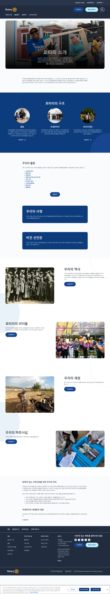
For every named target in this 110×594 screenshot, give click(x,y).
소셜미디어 (44, 547)
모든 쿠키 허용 (95, 589)
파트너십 (9, 554)
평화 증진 (28, 173)
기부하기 (78, 9)
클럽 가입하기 (92, 9)
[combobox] (100, 2)
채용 (8, 529)
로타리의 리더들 (11, 547)
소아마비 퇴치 (29, 171)
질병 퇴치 (28, 175)
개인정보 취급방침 (56, 571)
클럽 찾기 (15, 529)
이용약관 (67, 571)
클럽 (8, 543)
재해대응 (28, 187)
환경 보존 (28, 185)
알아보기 (21, 139)
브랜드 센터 (34, 529)
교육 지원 (28, 179)
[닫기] (107, 589)
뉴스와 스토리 (33, 14)
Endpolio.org (79, 2)
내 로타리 (89, 2)
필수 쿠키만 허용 (84, 589)
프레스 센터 (44, 543)
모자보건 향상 (29, 181)
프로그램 (26, 543)
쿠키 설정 (73, 589)
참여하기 (24, 14)
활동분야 (16, 14)
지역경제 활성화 (30, 183)
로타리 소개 (8, 14)
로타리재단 (10, 550)
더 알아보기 (70, 284)
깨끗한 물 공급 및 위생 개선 (33, 177)
